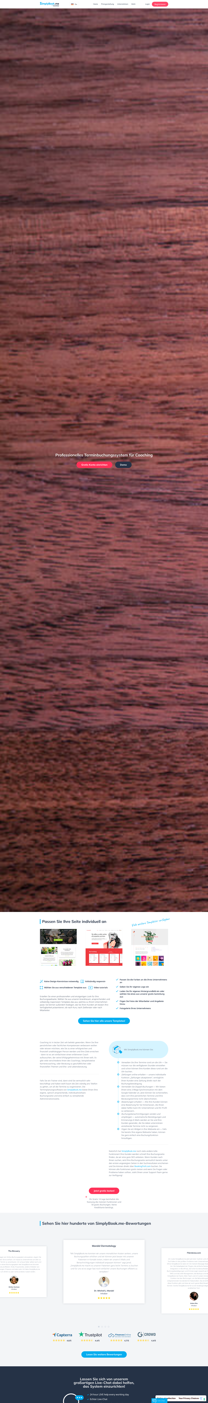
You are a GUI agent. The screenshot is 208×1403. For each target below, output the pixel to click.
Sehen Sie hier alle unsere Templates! (104, 1020)
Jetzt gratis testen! (104, 1190)
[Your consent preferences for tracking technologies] (204, 1399)
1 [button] (99, 1326)
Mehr (133, 4)
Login (147, 4)
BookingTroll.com (142, 1166)
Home (95, 4)
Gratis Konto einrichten (94, 464)
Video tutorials (101, 987)
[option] (104, 1272)
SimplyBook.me (74, 1089)
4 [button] (108, 1326)
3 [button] (105, 1326)
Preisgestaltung (107, 4)
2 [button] (102, 1326)
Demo (123, 464)
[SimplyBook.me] (49, 4)
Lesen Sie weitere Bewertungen (104, 1354)
